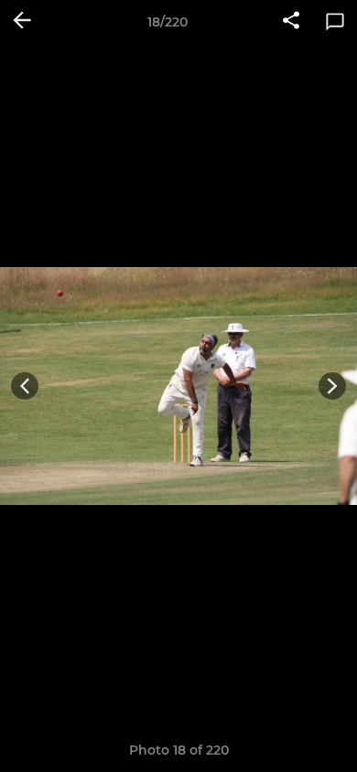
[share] (291, 22)
